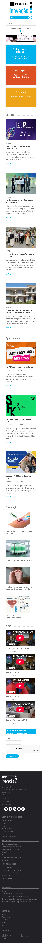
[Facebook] (10, 809)
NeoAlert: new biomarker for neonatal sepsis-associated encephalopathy (19, 588)
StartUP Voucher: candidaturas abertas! (19, 367)
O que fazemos (7, 820)
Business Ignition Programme (11, 849)
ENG (21, 31)
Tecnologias (12, 507)
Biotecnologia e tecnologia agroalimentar (15, 896)
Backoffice (4, 938)
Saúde (4, 891)
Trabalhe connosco (8, 828)
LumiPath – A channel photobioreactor (19, 560)
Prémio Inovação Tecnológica (11, 858)
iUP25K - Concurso (8, 855)
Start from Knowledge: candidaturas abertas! (18, 420)
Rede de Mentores (7, 860)
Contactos (5, 834)
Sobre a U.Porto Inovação (12, 816)
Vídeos (9, 625)
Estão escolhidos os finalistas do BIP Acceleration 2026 (18, 147)
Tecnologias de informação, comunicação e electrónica (19, 899)
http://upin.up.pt (6, 801)
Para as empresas (9, 863)
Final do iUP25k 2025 (13, 672)
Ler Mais (8, 163)
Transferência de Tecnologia (11, 844)
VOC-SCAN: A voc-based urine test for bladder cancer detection (18, 617)
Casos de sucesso (7, 831)
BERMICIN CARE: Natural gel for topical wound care (19, 532)
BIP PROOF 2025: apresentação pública (19, 648)
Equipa (4, 823)
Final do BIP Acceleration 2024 (16, 720)
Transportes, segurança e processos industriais (17, 901)
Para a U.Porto (7, 840)
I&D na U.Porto (7, 867)
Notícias (10, 114)
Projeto (4, 826)
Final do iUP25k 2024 (13, 696)
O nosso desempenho (9, 836)
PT (21, 33)
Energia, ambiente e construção (12, 893)
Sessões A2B (6, 875)
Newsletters (6, 920)
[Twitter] (6, 809)
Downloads (5, 928)
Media (4, 922)
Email (8, 738)
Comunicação (7, 910)
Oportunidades (13, 338)
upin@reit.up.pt (6, 804)
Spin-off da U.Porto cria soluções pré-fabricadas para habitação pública (19, 311)
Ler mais (8, 385)
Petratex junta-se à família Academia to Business (20, 255)
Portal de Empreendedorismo (11, 846)
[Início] (21, 12)
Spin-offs (5, 852)
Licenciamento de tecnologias (11, 870)
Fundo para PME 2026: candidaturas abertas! (18, 477)
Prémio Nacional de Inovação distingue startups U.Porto (19, 201)
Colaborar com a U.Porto (10, 873)
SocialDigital (24, 937)
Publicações (6, 930)
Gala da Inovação (7, 878)
